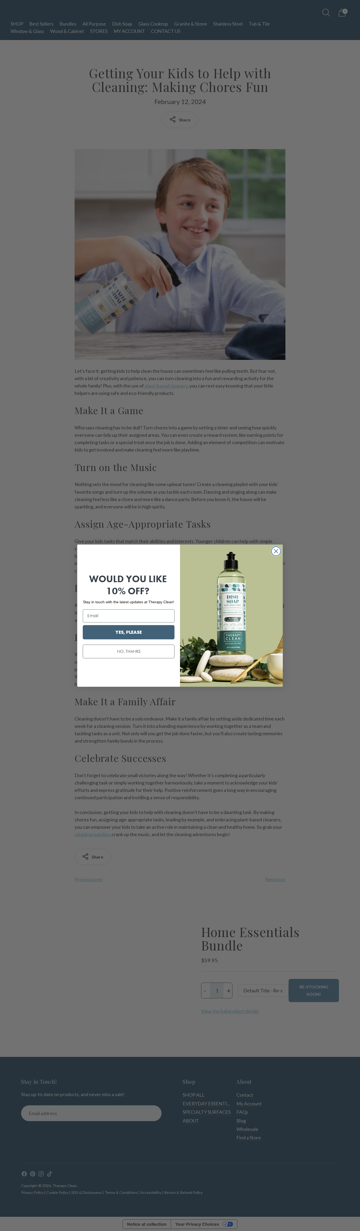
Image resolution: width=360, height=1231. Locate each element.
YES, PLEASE (128, 632)
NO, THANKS (128, 651)
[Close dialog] (276, 551)
